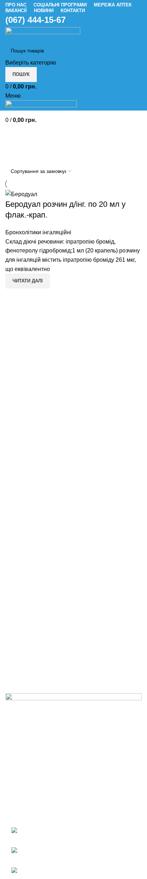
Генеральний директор (35, 645)
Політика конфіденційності (40, 609)
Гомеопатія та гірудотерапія (42, 672)
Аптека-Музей (23, 658)
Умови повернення (30, 569)
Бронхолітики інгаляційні (38, 232)
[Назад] (14, 134)
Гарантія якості (25, 582)
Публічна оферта (28, 595)
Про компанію (23, 632)
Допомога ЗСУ (24, 685)
